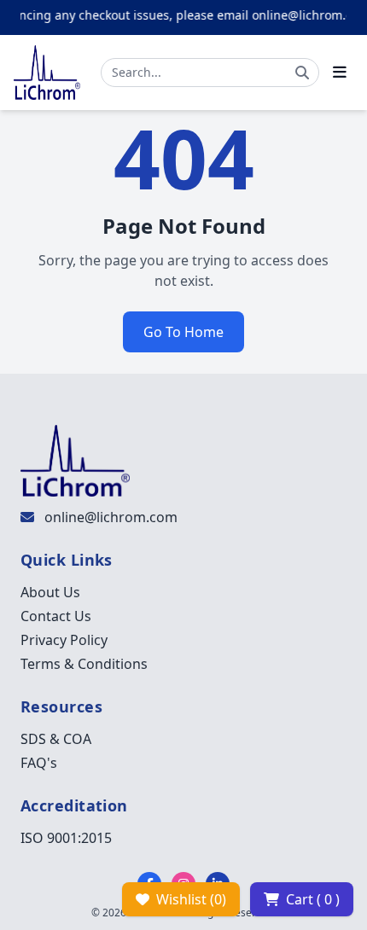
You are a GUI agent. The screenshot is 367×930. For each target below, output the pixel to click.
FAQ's (38, 762)
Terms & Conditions (84, 663)
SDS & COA (55, 738)
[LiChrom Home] (47, 72)
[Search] (302, 72)
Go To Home (183, 332)
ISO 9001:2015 (66, 837)
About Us (50, 592)
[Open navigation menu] (339, 72)
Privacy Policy (64, 640)
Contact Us (55, 616)
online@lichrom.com (111, 517)
